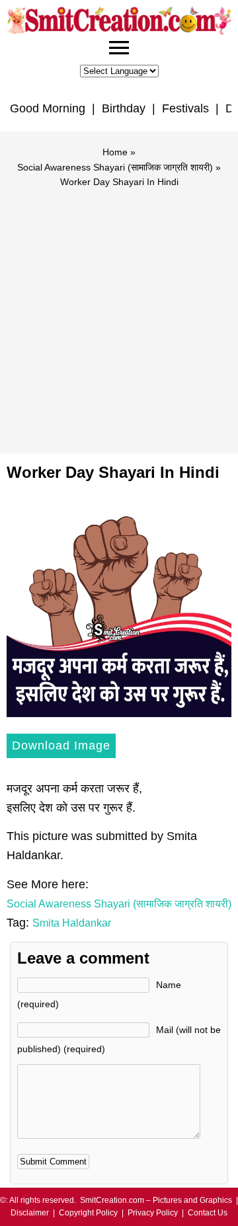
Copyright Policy (88, 1212)
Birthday (123, 108)
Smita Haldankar (71, 923)
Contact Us (207, 1212)
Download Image (61, 745)
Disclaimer (30, 1212)
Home (115, 152)
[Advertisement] (119, 315)
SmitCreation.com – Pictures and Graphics (156, 1200)
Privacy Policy (153, 1212)
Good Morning (47, 108)
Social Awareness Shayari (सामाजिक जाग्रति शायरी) (115, 167)
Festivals (185, 108)
